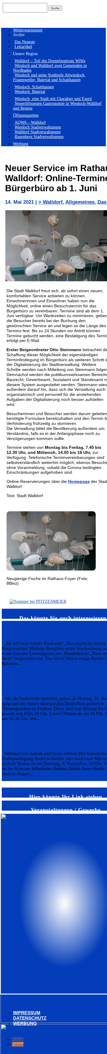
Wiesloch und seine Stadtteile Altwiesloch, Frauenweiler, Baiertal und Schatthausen (49, 77)
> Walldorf (50, 202)
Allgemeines (80, 202)
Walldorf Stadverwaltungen (38, 132)
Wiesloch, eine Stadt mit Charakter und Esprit (53, 99)
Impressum (26, 1012)
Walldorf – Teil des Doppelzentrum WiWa (50, 61)
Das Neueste (25, 42)
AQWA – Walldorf (30, 122)
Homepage (79, 481)
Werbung (20, 144)
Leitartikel (23, 46)
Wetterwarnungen (28, 30)
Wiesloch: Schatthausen (34, 87)
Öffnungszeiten (26, 115)
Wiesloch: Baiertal (30, 91)
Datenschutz (29, 1018)
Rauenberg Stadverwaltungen (39, 136)
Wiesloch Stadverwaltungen (38, 127)
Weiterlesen (11, 668)
